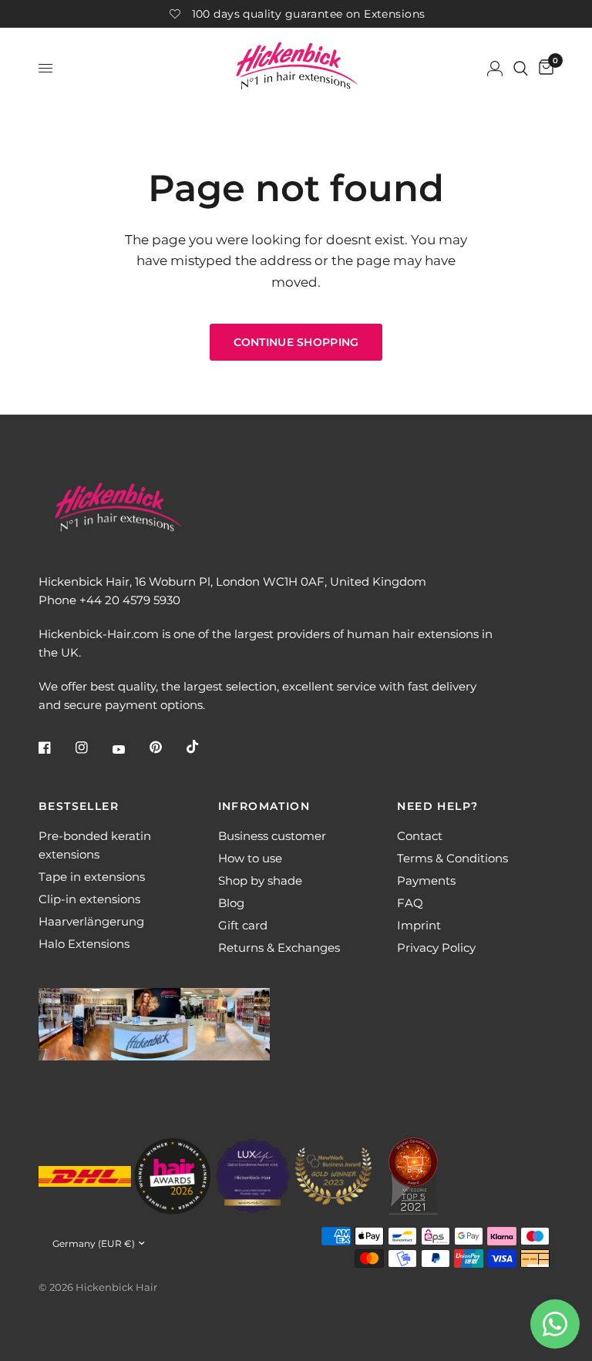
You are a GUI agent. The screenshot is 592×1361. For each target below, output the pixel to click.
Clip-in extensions (89, 899)
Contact (419, 835)
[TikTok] (203, 747)
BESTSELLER (79, 806)
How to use (250, 858)
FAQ (410, 903)
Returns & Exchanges (279, 947)
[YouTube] (129, 749)
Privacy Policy (436, 947)
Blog (231, 903)
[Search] (520, 68)
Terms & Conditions (452, 858)
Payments (426, 880)
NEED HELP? (437, 806)
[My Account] (495, 68)
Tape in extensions (92, 876)
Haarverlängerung (91, 921)
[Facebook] (55, 748)
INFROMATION (264, 806)
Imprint (419, 925)
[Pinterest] (166, 748)
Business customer (272, 835)
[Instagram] (92, 748)
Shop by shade (260, 880)
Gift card (242, 925)
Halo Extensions (84, 943)
